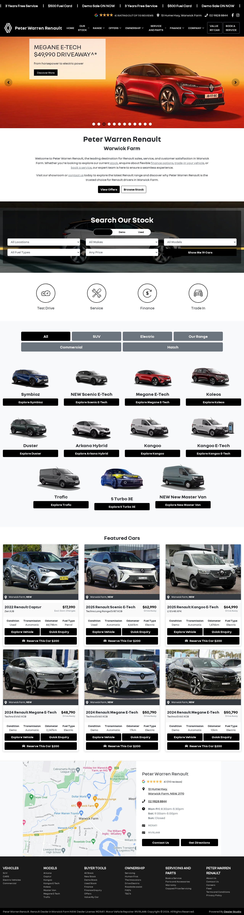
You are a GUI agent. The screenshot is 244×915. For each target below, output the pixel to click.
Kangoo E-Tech (51, 883)
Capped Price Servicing (178, 888)
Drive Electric (132, 883)
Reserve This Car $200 (43, 641)
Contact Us (160, 842)
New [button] (102, 232)
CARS (6, 876)
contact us (75, 175)
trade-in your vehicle (189, 163)
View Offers (108, 189)
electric (147, 336)
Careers (210, 885)
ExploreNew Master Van (183, 505)
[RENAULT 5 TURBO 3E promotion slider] (145, 124)
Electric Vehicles (12, 879)
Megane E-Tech (51, 893)
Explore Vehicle (22, 632)
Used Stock (90, 883)
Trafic (46, 897)
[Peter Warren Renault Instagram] (238, 15)
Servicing (130, 873)
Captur (47, 876)
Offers (113, 28)
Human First (131, 876)
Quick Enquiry (59, 632)
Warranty (170, 885)
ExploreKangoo (152, 453)
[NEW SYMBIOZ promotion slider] (119, 124)
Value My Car (215, 27)
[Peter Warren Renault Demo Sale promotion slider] (93, 124)
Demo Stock (90, 879)
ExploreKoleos (213, 402)
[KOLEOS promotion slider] (98, 124)
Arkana (47, 873)
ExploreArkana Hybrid (91, 453)
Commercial (71, 347)
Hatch (172, 347)
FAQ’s (128, 890)
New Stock (90, 876)
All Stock (89, 873)
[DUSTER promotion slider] (134, 124)
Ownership (133, 28)
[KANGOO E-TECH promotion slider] (150, 124)
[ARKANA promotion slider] (109, 124)
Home (70, 28)
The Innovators (133, 879)
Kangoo (47, 879)
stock (114, 163)
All (45, 336)
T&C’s (128, 893)
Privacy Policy (214, 895)
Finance (175, 28)
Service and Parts (156, 27)
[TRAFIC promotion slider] (140, 124)
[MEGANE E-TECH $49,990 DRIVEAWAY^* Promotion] (122, 82)
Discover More (46, 72)
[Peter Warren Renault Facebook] (233, 15)
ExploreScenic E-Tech (91, 402)
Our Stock (82, 27)
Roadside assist (133, 886)
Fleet (209, 888)
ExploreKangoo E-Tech (213, 453)
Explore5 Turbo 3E (122, 507)
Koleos (47, 886)
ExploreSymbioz (30, 402)
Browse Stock (134, 189)
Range (97, 28)
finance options (162, 163)
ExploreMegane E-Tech (152, 402)
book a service (81, 167)
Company (194, 28)
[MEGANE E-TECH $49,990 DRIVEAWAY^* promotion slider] (104, 124)
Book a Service (231, 27)
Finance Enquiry (93, 890)
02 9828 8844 (218, 15)
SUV (96, 336)
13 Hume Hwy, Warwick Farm (181, 15)
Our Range (198, 336)
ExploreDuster (30, 453)
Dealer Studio (232, 911)
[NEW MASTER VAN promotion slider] (124, 124)
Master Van (49, 890)
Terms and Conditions (218, 891)
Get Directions (199, 842)
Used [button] (141, 232)
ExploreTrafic (61, 505)
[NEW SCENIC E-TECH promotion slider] (129, 124)
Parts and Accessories (177, 881)
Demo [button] (122, 232)
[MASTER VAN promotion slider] (114, 124)
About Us (211, 878)
